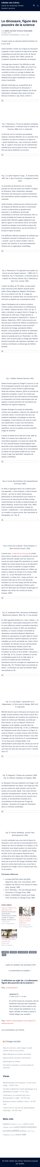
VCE (4, 955)
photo (16, 1130)
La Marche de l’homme (20, 553)
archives (19, 1124)
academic (6, 1124)
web (24, 1134)
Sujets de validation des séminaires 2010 (21, 965)
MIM (27, 35)
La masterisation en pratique (19, 971)
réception (6, 1135)
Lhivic (23, 35)
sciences (33, 952)
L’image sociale (13, 1041)
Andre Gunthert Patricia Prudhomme (18, 31)
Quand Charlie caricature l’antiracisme (17, 1058)
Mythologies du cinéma (11, 1061)
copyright (11, 1127)
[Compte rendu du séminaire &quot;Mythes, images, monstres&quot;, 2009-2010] (27, 911)
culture (5, 952)
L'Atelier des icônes (10, 2)
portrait (29, 1131)
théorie (18, 1135)
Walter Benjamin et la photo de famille (17, 1054)
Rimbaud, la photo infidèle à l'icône (16, 1101)
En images (5, 35)
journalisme (7, 1131)
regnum (33, 1131)
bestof (25, 1124)
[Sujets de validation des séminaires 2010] (10, 916)
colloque (5, 1127)
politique (23, 1131)
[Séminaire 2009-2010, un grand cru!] (9, 933)
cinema (31, 1124)
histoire (13, 952)
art (22, 1124)
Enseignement (15, 35)
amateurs (14, 1124)
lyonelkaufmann (12, 988)
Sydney (21, 1164)
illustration (23, 952)
